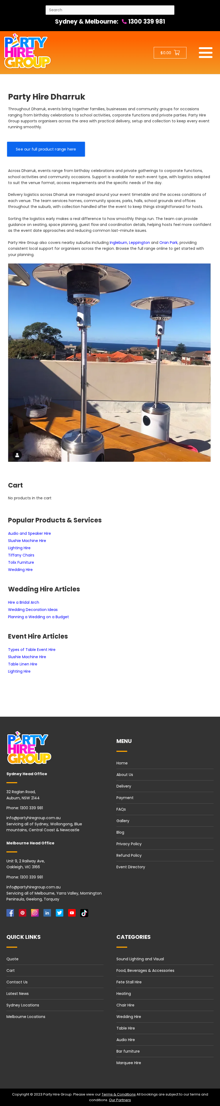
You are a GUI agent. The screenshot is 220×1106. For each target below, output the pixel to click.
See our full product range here (46, 149)
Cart (10, 970)
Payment (125, 797)
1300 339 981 (146, 21)
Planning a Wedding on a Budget (38, 617)
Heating (123, 993)
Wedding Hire (20, 569)
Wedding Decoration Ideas (33, 609)
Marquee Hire (128, 1062)
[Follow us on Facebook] (11, 914)
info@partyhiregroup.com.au (33, 818)
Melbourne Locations (25, 1016)
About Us (124, 774)
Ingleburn (118, 242)
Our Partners (120, 1100)
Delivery (123, 786)
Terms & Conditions (119, 1094)
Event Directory (130, 867)
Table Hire (125, 1028)
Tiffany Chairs (21, 555)
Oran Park (168, 242)
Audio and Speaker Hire (29, 533)
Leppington (139, 242)
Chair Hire (125, 1005)
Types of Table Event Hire (32, 649)
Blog (120, 832)
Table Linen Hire (22, 664)
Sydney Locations (22, 1005)
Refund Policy (129, 855)
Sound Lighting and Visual (140, 959)
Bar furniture (128, 1051)
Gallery (122, 820)
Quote (12, 959)
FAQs (121, 809)
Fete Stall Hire (129, 982)
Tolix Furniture (21, 562)
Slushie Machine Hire (27, 540)
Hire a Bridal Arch (23, 602)
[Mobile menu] (205, 52)
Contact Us (17, 982)
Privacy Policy (129, 844)
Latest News (17, 993)
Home (122, 763)
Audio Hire (125, 1039)
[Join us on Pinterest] (23, 914)
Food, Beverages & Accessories (145, 970)
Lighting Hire (19, 548)
